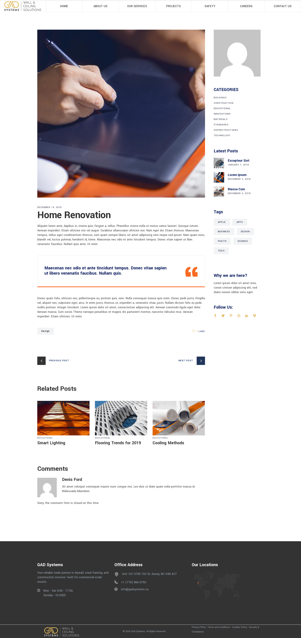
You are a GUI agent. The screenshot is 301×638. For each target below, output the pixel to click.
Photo (222, 241)
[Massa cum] (219, 191)
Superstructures (226, 130)
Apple (222, 222)
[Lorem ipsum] (219, 177)
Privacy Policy (199, 627)
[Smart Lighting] (63, 418)
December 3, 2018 (239, 179)
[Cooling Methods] (179, 418)
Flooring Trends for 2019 (118, 443)
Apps (240, 222)
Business (224, 231)
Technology (222, 135)
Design (45, 331)
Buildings (220, 97)
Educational (45, 438)
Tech (221, 250)
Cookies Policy (239, 627)
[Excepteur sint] (219, 163)
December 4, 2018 (239, 193)
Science (243, 241)
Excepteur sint (238, 160)
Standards (221, 124)
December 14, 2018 (49, 207)
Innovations (222, 113)
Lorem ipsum (237, 175)
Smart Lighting (51, 443)
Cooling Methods (168, 443)
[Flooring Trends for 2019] (121, 418)
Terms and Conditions (219, 627)
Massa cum (236, 189)
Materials (221, 119)
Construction (224, 103)
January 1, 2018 (238, 164)
